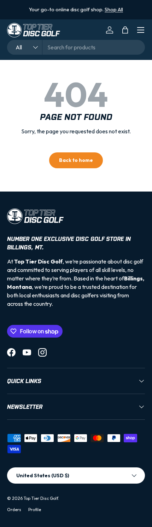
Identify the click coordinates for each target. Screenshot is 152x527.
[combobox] (76, 47)
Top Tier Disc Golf (41, 498)
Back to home (76, 160)
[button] (125, 30)
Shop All (114, 9)
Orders (14, 509)
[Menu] (140, 30)
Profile (34, 509)
